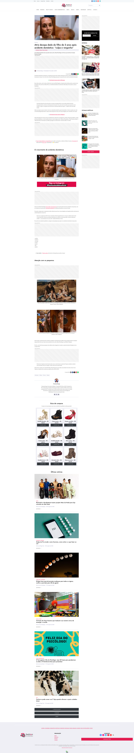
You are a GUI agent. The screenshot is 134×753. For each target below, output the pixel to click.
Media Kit (56, 737)
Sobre (35, 1)
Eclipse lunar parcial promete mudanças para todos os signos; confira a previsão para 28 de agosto (54, 582)
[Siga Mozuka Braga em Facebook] (55, 394)
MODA (71, 728)
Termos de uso (70, 747)
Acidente (37, 50)
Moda (41, 50)
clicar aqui (44, 142)
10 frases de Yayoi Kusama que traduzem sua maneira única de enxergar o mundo (55, 621)
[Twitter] (94, 1)
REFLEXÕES (86, 728)
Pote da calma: (45, 253)
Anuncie (38, 1)
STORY (91, 728)
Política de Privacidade (65, 747)
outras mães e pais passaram (51, 206)
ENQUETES (52, 728)
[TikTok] (100, 1)
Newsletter (48, 1)
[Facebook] (92, 1)
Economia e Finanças (40, 540)
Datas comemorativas (40, 658)
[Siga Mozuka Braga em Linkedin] (58, 394)
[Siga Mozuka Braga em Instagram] (56, 394)
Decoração (83, 9)
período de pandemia (50, 208)
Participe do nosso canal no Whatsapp (57, 80)
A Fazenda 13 (74, 141)
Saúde (46, 50)
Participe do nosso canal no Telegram (57, 114)
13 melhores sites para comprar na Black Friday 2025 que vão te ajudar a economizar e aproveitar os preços (90, 91)
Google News (43, 1)
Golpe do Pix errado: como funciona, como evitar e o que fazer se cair (56, 543)
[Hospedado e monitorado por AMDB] (67, 752)
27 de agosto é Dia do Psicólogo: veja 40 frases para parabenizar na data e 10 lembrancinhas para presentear (56, 661)
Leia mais (38, 508)
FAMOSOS (62, 728)
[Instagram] (96, 1)
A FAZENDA (47, 728)
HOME (42, 728)
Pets (37, 697)
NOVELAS (67, 728)
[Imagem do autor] (35, 71)
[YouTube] (98, 1)
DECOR (82, 728)
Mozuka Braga (40, 70)
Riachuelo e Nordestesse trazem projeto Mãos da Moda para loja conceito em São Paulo (55, 503)
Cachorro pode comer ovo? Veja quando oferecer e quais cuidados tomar (56, 700)
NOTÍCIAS (57, 728)
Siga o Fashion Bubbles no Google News (43, 141)
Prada (43, 50)
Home (37, 9)
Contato (52, 1)
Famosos (36, 42)
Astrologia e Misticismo (40, 579)
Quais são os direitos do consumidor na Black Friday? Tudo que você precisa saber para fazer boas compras (90, 74)
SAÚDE (78, 728)
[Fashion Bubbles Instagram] (56, 184)
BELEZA (75, 728)
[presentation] (56, 486)
